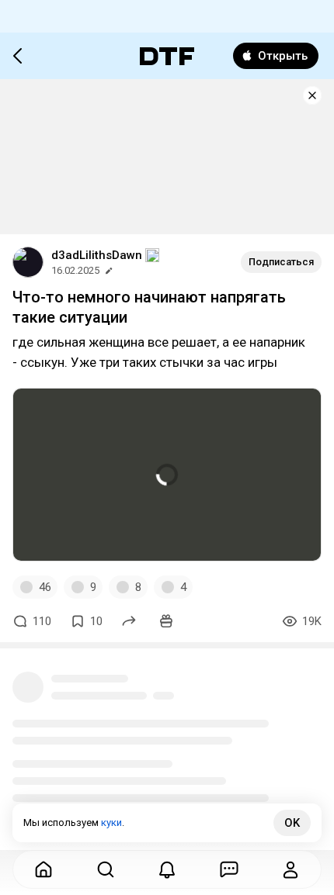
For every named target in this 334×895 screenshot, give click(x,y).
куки (111, 822)
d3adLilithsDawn (96, 255)
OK (292, 823)
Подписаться (281, 262)
